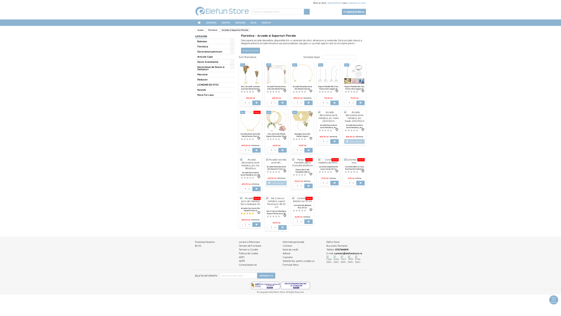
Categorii (211, 22)
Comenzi (287, 245)
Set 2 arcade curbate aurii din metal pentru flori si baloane (250, 88)
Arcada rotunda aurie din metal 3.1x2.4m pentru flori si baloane (302, 88)
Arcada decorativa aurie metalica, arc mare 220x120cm (328, 127)
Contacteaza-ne (248, 264)
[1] (242, 92)
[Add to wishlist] (259, 91)
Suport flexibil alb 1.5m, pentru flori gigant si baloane (354, 88)
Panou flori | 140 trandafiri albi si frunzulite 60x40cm (302, 172)
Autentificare (334, 2)
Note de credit (290, 249)
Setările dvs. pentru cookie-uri (299, 261)
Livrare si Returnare (249, 242)
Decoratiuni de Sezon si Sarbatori (210, 68)
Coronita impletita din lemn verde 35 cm (328, 168)
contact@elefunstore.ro (348, 253)
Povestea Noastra (205, 242)
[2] (245, 92)
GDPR (242, 261)
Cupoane (288, 257)
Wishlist (266, 22)
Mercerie (202, 74)
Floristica (202, 46)
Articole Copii (205, 56)
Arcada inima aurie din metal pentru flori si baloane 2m (250, 136)
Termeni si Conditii (248, 249)
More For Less (205, 94)
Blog (253, 22)
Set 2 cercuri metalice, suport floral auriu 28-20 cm (276, 213)
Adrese (286, 253)
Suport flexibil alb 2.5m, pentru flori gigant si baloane (328, 88)
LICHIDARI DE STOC (208, 84)
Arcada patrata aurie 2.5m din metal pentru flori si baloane (276, 88)
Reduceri (240, 22)
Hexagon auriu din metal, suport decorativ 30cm (302, 136)
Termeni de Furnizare (250, 245)
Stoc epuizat (356, 141)
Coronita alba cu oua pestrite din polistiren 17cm (354, 169)
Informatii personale (293, 242)
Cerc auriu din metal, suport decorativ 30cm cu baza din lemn (276, 136)
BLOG (198, 245)
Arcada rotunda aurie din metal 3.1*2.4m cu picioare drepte (276, 169)
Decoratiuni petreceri (209, 51)
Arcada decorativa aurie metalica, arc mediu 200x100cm (354, 127)
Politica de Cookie (248, 253)
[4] (250, 92)
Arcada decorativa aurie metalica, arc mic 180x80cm (250, 174)
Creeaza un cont (356, 2)
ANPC (242, 257)
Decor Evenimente (207, 61)
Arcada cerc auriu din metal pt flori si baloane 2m (250, 210)
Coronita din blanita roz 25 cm (302, 206)
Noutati (226, 22)
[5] (253, 92)
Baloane (202, 41)
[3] (247, 92)
